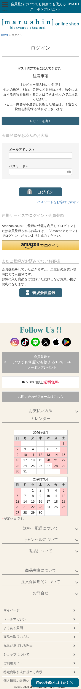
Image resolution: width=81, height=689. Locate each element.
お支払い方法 (40, 411)
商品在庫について (40, 570)
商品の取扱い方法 (16, 637)
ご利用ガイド (13, 663)
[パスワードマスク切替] (69, 172)
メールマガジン (14, 619)
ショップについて (16, 654)
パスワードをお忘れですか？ (58, 202)
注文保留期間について (40, 582)
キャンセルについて (40, 539)
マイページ (11, 610)
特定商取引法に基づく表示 (22, 672)
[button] (40, 245)
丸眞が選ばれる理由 (18, 645)
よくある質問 (13, 628)
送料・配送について (40, 528)
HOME (5, 35)
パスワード (19, 166)
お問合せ (40, 593)
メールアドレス (22, 149)
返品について (40, 551)
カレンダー (40, 418)
